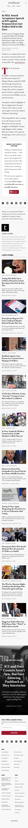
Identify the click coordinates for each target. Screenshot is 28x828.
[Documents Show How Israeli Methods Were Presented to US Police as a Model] (14, 534)
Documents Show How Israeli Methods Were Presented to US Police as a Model (14, 549)
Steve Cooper (6, 48)
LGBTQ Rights (4, 761)
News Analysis (5, 581)
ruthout (14, 295)
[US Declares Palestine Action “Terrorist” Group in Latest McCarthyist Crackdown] (14, 382)
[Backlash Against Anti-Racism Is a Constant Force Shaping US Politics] (14, 344)
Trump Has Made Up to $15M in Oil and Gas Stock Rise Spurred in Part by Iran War (13, 282)
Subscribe (17, 790)
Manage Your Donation (19, 784)
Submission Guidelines (20, 793)
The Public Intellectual (6, 796)
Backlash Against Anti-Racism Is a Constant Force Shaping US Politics (13, 358)
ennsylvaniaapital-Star (16, 333)
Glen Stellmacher (7, 561)
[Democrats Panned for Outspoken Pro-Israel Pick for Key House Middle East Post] (14, 457)
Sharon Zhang (7, 295)
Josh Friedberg (7, 370)
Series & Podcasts (5, 770)
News (3, 11)
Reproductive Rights (16, 581)
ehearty (14, 48)
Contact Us (17, 812)
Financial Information (19, 796)
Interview (4, 353)
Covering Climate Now (6, 809)
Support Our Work (18, 787)
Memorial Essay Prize (19, 802)
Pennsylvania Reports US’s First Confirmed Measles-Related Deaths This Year (12, 321)
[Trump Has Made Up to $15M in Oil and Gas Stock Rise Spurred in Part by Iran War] (14, 266)
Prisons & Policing (11, 543)
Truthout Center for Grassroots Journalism (19, 806)
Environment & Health (12, 315)
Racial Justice (12, 353)
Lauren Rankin (7, 599)
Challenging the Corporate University (6, 805)
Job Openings (18, 809)
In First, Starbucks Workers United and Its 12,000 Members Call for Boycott (13, 433)
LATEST (13, 6)
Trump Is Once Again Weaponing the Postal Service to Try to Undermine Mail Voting (14, 510)
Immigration (16, 758)
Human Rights (4, 758)
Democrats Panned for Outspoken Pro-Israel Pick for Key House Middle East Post (14, 471)
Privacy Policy (18, 799)
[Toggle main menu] (26, 3)
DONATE (18, 6)
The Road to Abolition (6, 793)
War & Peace (16, 767)
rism (14, 561)
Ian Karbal (6, 333)
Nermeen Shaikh (7, 523)
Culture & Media (5, 752)
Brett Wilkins (6, 483)
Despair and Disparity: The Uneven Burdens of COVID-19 (7, 784)
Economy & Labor (10, 428)
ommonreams (14, 483)
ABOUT (8, 6)
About (16, 778)
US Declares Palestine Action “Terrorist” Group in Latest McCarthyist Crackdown (13, 396)
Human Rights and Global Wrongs (5, 789)
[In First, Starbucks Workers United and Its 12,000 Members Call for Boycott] (14, 419)
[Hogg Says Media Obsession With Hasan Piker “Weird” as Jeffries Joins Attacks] (14, 610)
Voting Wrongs (5, 802)
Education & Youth (5, 755)
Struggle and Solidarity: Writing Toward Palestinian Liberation (6, 779)
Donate (16, 781)
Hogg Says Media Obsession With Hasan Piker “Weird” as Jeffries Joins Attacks (13, 624)
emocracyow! (17, 523)
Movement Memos (5, 799)
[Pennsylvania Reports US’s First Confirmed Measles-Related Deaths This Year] (14, 306)
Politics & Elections (11, 275)
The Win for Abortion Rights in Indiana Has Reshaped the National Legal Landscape (13, 586)
